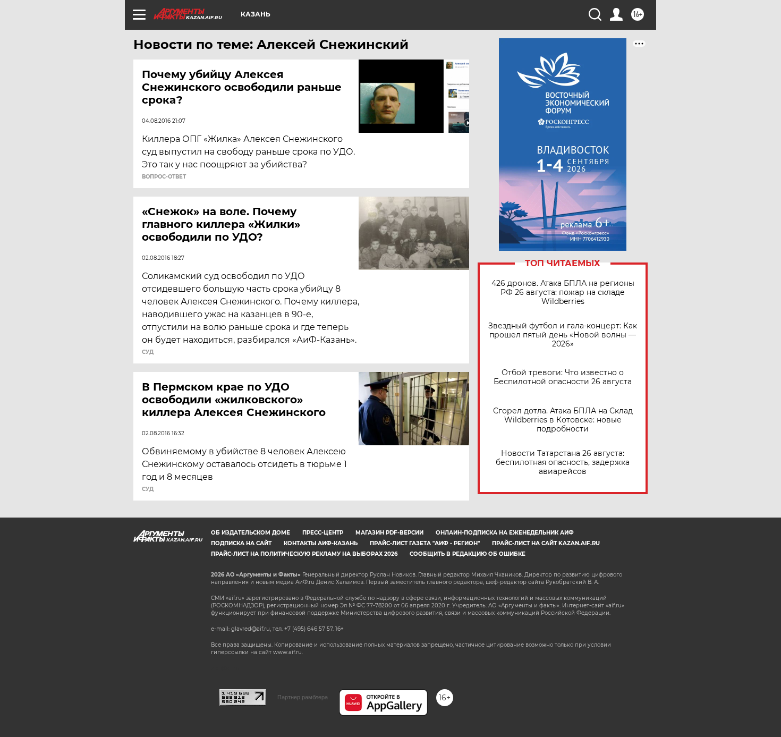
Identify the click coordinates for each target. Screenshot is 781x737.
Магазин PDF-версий (389, 532)
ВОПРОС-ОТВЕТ (164, 177)
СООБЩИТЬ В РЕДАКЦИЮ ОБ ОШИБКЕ (467, 553)
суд (148, 352)
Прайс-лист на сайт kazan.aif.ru (546, 543)
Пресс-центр (322, 532)
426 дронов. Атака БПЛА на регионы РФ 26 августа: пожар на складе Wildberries (562, 292)
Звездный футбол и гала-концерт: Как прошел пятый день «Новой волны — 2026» (562, 335)
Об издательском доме (250, 532)
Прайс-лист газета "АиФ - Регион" (425, 543)
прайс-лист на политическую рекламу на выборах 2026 (304, 553)
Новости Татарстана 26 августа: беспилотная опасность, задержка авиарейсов (563, 462)
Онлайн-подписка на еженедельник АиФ (505, 532)
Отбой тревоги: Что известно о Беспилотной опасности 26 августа (563, 377)
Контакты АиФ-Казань (321, 543)
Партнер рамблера (302, 697)
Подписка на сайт (241, 543)
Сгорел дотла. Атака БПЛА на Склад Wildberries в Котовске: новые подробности (563, 420)
